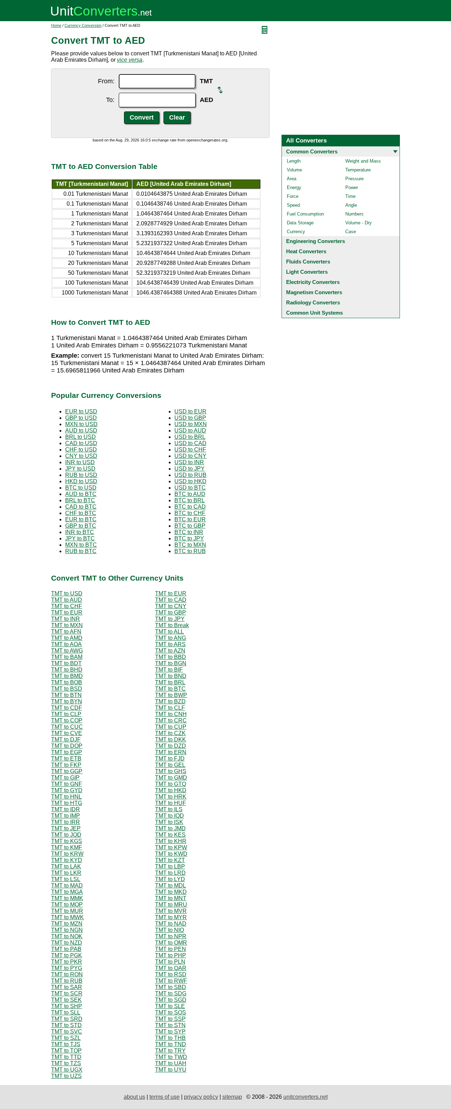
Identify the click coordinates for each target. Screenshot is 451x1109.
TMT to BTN (66, 695)
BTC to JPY (189, 538)
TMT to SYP (170, 1032)
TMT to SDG (170, 993)
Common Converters (312, 151)
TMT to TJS (65, 1044)
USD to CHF (190, 450)
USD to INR (189, 462)
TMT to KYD (66, 860)
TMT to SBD (170, 987)
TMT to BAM (66, 657)
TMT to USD (66, 593)
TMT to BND (170, 676)
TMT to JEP (66, 828)
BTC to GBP (189, 526)
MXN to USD (81, 424)
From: (106, 81)
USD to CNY (190, 456)
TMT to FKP (66, 765)
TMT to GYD (66, 790)
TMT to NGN (67, 930)
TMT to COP (66, 720)
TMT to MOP (67, 905)
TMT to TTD (66, 1057)
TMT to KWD (171, 854)
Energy (294, 187)
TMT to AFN (66, 632)
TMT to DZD (170, 746)
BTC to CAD (190, 507)
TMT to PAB (66, 949)
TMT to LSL (65, 879)
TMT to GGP (66, 771)
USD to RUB (190, 475)
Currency (296, 231)
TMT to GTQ (170, 784)
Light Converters (307, 272)
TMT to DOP (66, 746)
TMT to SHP (66, 1006)
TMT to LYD (170, 879)
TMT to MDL (170, 886)
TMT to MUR (67, 911)
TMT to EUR (170, 593)
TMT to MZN (66, 924)
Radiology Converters (313, 302)
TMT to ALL (169, 632)
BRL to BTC (80, 500)
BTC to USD (81, 488)
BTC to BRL (189, 500)
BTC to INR (188, 532)
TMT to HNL (66, 797)
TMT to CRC (171, 720)
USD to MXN (190, 424)
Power (351, 187)
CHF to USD (81, 450)
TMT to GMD (171, 778)
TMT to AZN (170, 651)
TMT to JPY (170, 619)
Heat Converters (306, 251)
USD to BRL (189, 437)
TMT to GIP (65, 778)
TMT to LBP (170, 866)
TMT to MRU (171, 905)
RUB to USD (81, 475)
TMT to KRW (67, 854)
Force (292, 196)
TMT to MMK (67, 898)
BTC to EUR (190, 519)
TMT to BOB (66, 682)
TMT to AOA (66, 644)
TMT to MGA (67, 892)
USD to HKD (190, 481)
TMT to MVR (171, 911)
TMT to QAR (170, 968)
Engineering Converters (315, 241)
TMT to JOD (66, 835)
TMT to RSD (170, 974)
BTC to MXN (190, 545)
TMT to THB (170, 1038)
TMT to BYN (66, 701)
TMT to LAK (66, 866)
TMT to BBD (170, 657)
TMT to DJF (66, 740)
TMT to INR (65, 619)
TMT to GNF (66, 784)
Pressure (354, 178)
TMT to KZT (170, 860)
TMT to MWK (67, 917)
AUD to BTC (81, 494)
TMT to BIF (169, 670)
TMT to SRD (66, 1019)
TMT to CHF (66, 606)
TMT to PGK (66, 955)
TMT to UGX (66, 1070)
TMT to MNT (170, 898)
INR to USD (80, 462)
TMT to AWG (67, 651)
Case (350, 231)
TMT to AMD (66, 638)
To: (110, 99)
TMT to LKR (66, 873)
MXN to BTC (81, 545)
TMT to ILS (169, 809)
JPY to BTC (80, 538)
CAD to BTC (81, 507)
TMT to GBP (170, 613)
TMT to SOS (170, 1013)
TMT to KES (170, 835)
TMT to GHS (170, 771)
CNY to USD (81, 456)
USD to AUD (190, 431)
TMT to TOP (66, 1051)
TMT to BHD (66, 670)
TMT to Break (172, 625)
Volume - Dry (358, 222)
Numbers (354, 214)
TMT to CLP (66, 714)
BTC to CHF (189, 513)
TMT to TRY (170, 1051)
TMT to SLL (65, 1013)
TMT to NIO (169, 930)
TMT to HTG (66, 803)
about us (134, 1097)
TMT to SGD (170, 1000)
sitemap (232, 1097)
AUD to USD (81, 431)
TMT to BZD (170, 701)
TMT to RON (67, 974)
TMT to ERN (170, 752)
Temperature (358, 169)
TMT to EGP (66, 752)
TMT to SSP (170, 1019)
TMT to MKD (171, 892)
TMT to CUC (67, 727)
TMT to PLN (170, 962)
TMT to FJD (170, 759)
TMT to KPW (171, 847)
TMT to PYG (66, 968)
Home (56, 25)
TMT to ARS (170, 644)
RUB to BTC (81, 551)
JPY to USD (80, 469)
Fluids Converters (308, 262)
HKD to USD (81, 481)
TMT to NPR (170, 936)
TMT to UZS (66, 1076)
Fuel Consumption (305, 214)
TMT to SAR (66, 987)
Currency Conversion (82, 25)
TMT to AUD (66, 600)
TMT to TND (170, 1044)
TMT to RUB (66, 981)
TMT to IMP (65, 816)
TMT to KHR (170, 841)
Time (350, 196)
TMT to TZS (66, 1063)
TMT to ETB (66, 759)
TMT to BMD (67, 676)
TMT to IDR (65, 809)
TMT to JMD (170, 828)
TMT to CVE (66, 733)
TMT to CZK (170, 733)
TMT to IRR (65, 822)
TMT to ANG (170, 638)
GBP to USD (81, 418)
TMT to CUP (170, 727)
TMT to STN (170, 1025)
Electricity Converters (313, 282)
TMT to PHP (170, 955)
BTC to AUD (189, 494)
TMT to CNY (170, 606)
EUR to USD (81, 411)
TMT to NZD (66, 943)
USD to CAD (190, 443)
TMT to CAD (170, 600)
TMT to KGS (66, 841)
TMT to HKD (170, 790)
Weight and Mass (363, 161)
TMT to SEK (66, 1000)
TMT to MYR (171, 917)
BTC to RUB (190, 551)
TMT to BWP (171, 695)
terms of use (164, 1097)
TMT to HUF (170, 803)
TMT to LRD (170, 873)
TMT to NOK (66, 936)
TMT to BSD (66, 689)
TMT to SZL (66, 1038)
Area (291, 178)
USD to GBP (190, 418)
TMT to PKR (66, 962)
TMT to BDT (66, 663)
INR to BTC (79, 532)
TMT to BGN (170, 663)
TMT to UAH (170, 1063)
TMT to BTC (170, 689)
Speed (293, 205)
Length (294, 161)
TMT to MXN (67, 625)
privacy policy (201, 1097)
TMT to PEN (170, 949)
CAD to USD (81, 443)
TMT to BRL (170, 682)
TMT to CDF (66, 708)
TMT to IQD (169, 816)
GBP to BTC (80, 526)
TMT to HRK (170, 797)
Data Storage (300, 222)
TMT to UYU (170, 1070)
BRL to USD (80, 437)
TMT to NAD (170, 924)
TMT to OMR (171, 943)
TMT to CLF (170, 708)
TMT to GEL (170, 765)
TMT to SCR (66, 993)
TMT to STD (66, 1025)
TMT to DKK (170, 740)
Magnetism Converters (314, 292)
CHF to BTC (80, 513)
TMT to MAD (67, 886)
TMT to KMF (66, 847)
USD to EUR (190, 411)
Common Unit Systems (314, 313)
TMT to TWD (171, 1057)
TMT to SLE (170, 1006)
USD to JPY (189, 469)
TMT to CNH (171, 714)
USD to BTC (190, 488)
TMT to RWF (171, 981)
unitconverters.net (305, 1097)
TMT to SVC (66, 1032)
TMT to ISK (169, 822)
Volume (294, 169)
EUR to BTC (81, 519)
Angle (351, 205)
